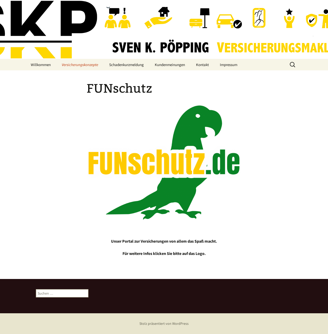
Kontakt (202, 64)
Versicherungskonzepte (80, 64)
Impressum (228, 64)
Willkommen (41, 64)
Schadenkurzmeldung (126, 64)
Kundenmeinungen (170, 64)
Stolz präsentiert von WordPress (164, 323)
